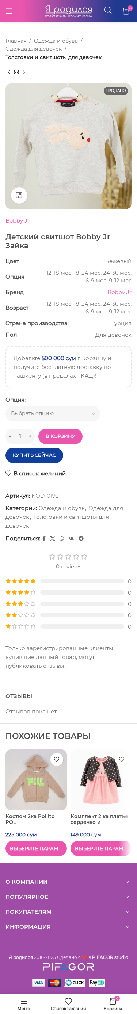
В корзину (60, 436)
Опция (14, 399)
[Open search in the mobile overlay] (108, 10)
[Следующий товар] (23, 72)
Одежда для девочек (33, 49)
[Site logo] (68, 10)
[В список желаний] (56, 759)
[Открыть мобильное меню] (9, 11)
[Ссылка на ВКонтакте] (71, 539)
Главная (15, 41)
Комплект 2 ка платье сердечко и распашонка (99, 822)
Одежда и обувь (56, 41)
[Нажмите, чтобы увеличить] (19, 195)
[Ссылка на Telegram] (81, 539)
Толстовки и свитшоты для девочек (53, 57)
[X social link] (52, 539)
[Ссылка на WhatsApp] (61, 539)
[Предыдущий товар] (9, 72)
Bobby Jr (17, 220)
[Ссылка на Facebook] (44, 539)
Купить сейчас (34, 455)
